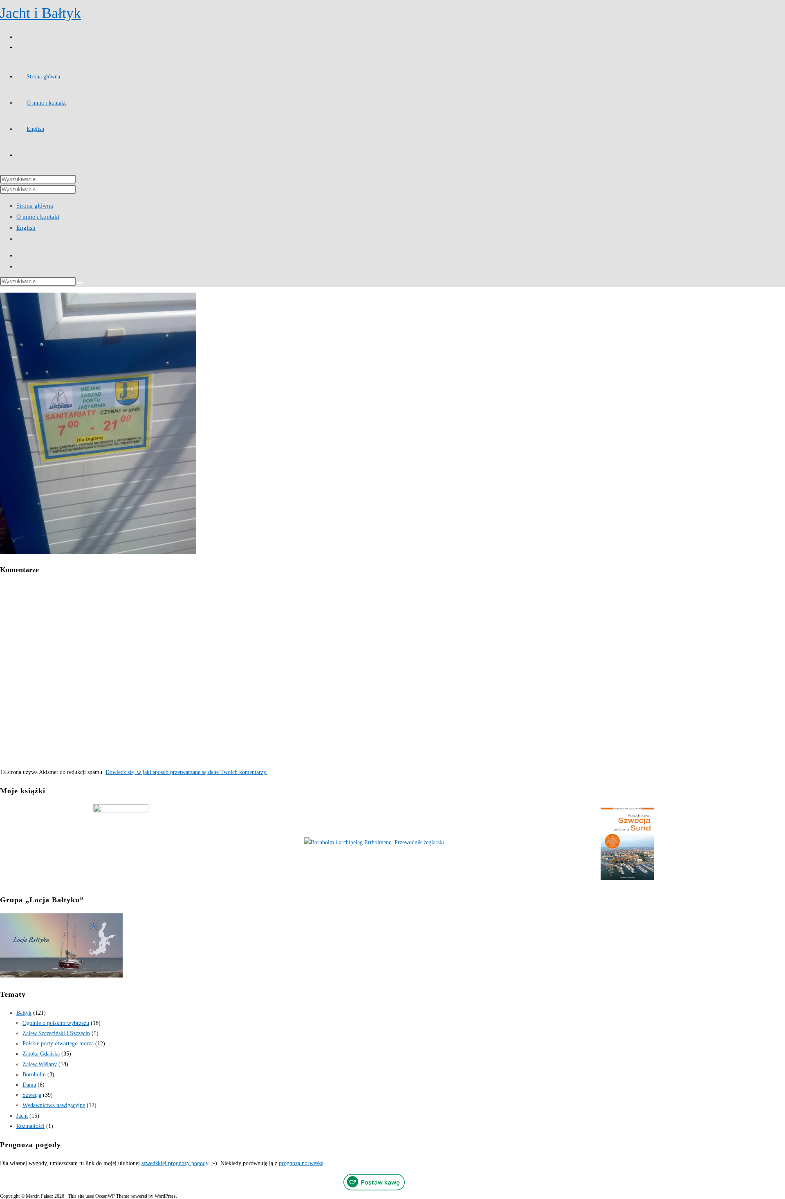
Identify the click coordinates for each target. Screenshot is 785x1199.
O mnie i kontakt (37, 216)
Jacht (22, 1116)
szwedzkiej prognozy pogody (174, 1163)
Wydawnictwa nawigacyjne (53, 1105)
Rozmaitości (30, 1126)
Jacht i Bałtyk (40, 13)
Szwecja (31, 1095)
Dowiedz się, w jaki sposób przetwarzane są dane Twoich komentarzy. (186, 772)
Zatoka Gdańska (41, 1054)
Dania (29, 1085)
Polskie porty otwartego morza (58, 1043)
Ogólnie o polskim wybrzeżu (55, 1023)
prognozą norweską (301, 1163)
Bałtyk (23, 1013)
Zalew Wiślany (39, 1064)
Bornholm (34, 1074)
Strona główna (34, 205)
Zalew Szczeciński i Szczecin (56, 1033)
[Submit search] (80, 283)
